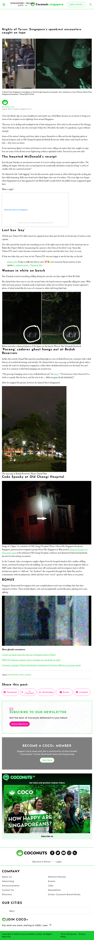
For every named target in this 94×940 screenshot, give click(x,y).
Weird (28, 675)
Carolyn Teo (9, 107)
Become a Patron (41, 862)
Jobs (50, 886)
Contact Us (8, 890)
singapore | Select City (22, 4)
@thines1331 (12, 261)
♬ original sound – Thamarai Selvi (27, 265)
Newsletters (54, 890)
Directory (7, 894)
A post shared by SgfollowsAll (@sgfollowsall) (35, 223)
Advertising (8, 881)
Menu (4, 4)
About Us (7, 877)
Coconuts (49, 4)
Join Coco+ (76, 4)
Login (90, 4)
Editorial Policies (57, 877)
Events (51, 881)
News (21, 675)
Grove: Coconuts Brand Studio (64, 894)
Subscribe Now (20, 724)
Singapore (13, 675)
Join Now (47, 760)
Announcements (10, 886)
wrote (56, 374)
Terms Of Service (68, 934)
